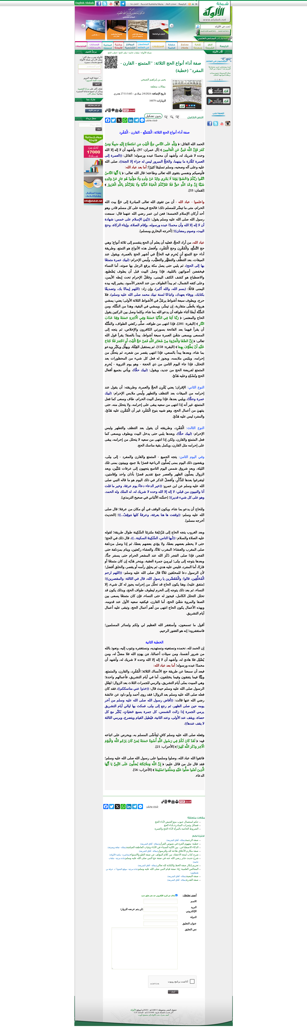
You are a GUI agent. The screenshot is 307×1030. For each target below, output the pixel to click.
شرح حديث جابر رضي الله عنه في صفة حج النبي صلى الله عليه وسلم (161, 858)
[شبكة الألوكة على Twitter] (104, 3)
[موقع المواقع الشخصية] (130, 46)
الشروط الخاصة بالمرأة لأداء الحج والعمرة (176, 828)
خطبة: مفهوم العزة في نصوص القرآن (178, 843)
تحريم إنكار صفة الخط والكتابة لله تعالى (177, 865)
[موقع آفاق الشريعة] (210, 46)
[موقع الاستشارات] (158, 46)
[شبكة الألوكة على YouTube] (110, 3)
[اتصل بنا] (134, 5)
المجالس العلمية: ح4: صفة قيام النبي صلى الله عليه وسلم (168, 869)
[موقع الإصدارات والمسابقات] (94, 46)
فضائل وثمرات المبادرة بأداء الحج (181, 825)
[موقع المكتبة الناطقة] (107, 46)
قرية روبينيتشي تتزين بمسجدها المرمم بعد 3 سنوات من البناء (220, 68)
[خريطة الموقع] (193, 5)
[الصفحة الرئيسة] (196, 5)
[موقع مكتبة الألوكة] (118, 46)
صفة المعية (192, 876)
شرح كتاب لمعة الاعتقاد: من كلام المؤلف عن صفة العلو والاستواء (164, 854)
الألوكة (133, 1010)
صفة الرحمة (191, 840)
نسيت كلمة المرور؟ (94, 80)
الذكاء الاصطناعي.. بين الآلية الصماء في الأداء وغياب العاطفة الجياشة (162, 847)
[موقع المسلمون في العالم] (143, 46)
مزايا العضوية (83, 89)
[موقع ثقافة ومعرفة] (198, 46)
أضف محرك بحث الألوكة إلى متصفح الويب (153, 1015)
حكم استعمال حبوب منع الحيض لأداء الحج (176, 821)
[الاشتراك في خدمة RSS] (189, 5)
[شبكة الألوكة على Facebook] (98, 3)
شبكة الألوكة (146, 52)
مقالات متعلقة (157, 86)
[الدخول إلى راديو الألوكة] (210, 33)
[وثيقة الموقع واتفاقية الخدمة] (152, 5)
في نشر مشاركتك (94, 105)
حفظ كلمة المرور (91, 78)
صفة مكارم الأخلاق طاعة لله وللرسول (178, 851)
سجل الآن (91, 94)
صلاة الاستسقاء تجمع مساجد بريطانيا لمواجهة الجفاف (220, 74)
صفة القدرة (192, 879)
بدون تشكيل (153, 116)
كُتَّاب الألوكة (218, 52)
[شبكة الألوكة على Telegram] (123, 3)
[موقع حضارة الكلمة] (171, 46)
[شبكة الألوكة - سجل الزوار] (171, 5)
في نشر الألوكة (94, 110)
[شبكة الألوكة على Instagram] (116, 3)
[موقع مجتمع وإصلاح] (184, 46)
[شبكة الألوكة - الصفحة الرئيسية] (182, 5)
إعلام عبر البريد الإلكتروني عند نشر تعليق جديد (158, 896)
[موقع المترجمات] (81, 46)
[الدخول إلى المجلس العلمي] (212, 39)
